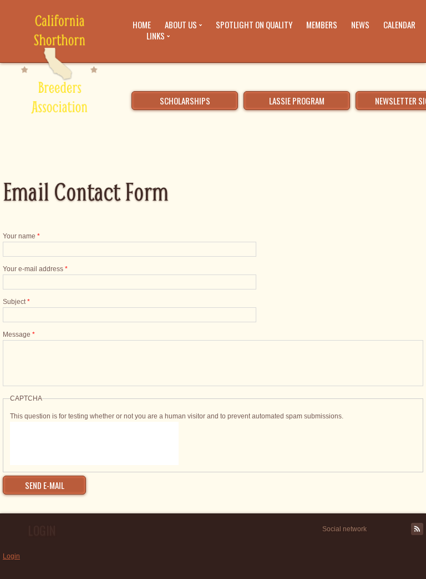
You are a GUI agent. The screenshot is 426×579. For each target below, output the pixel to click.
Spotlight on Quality (254, 24)
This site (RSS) (417, 529)
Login (11, 556)
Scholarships (185, 100)
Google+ (404, 529)
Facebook (392, 529)
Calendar (399, 24)
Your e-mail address (35, 269)
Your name (21, 236)
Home (142, 24)
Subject (16, 302)
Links (155, 35)
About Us (181, 24)
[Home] (58, 66)
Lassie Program (296, 100)
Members (321, 24)
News (360, 24)
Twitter (379, 529)
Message (19, 334)
